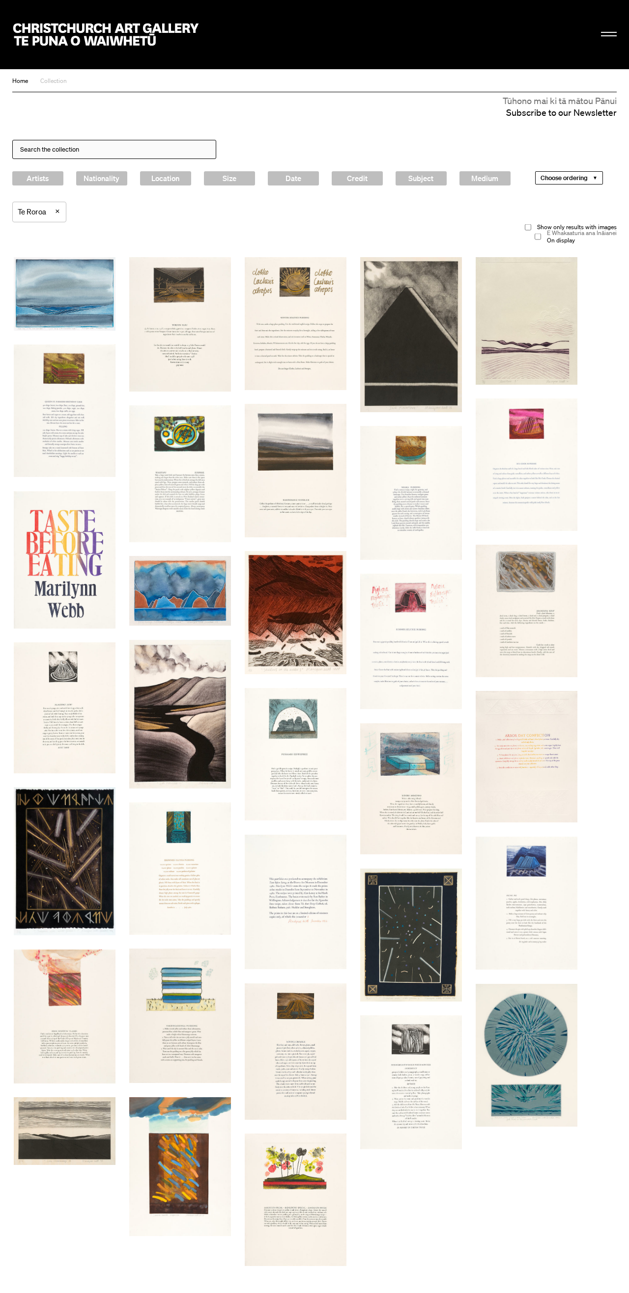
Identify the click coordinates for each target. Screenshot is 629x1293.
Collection (53, 81)
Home (20, 81)
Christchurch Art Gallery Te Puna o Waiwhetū (106, 35)
